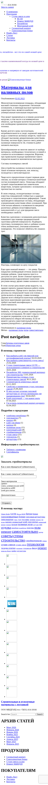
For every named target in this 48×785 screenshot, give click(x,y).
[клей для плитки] (12, 490)
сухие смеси (11, 434)
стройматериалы (13, 432)
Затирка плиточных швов (17, 343)
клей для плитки (30, 522)
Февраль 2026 (12, 730)
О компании (12, 12)
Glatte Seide (5, 514)
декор (15, 519)
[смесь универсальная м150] (12, 486)
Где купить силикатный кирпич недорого (25, 403)
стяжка (44, 541)
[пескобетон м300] (12, 488)
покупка (30, 528)
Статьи (9, 35)
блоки (35, 514)
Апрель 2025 (12, 739)
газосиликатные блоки (13, 516)
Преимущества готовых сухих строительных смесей (20, 378)
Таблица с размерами (16, 449)
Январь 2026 (12, 732)
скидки (41, 532)
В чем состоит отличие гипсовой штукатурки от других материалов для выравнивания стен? (23, 393)
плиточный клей (14, 430)
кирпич (9, 420)
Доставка (10, 38)
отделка (6, 527)
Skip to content (7, 7)
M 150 (20, 19)
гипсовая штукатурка (35, 517)
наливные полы (24, 328)
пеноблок (15, 528)
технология (35, 544)
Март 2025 (11, 742)
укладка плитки (8, 548)
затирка (32, 520)
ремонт (6, 531)
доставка (25, 519)
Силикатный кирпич (21, 28)
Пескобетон (22, 23)
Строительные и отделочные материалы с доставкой (18, 703)
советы (7, 536)
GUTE (13, 514)
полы (26, 330)
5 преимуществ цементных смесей (22, 382)
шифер (14, 551)
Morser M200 (21, 514)
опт (40, 524)
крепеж (9, 425)
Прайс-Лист (11, 33)
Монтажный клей (25, 26)
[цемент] (12, 484)
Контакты (10, 40)
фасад (34, 548)
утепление (19, 548)
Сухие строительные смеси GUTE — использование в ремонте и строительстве (25, 366)
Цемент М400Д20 (25, 21)
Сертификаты (12, 452)
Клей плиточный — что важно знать (23, 398)
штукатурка (11, 439)
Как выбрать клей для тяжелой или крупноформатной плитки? (22, 357)
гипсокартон (12, 418)
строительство (13, 540)
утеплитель (11, 437)
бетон (29, 513)
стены (18, 536)
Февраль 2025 (12, 744)
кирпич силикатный (13, 522)
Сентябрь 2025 (13, 737)
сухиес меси (21, 545)
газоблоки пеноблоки (16, 415)
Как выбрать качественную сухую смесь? (25, 360)
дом (19, 520)
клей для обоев (13, 423)
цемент (42, 548)
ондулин (36, 524)
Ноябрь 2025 (12, 734)
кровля (14, 524)
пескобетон (22, 528)
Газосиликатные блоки (22, 30)
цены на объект (6, 551)
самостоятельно (36, 330)
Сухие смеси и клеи (21, 16)
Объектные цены (13, 345)
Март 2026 (11, 727)
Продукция (11, 14)
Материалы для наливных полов (17, 90)
